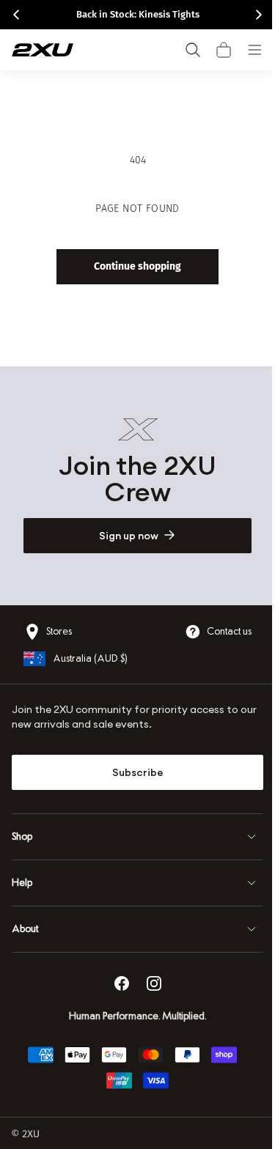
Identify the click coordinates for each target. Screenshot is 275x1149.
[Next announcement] (259, 14)
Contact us (218, 631)
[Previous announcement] (16, 14)
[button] (223, 50)
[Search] (193, 50)
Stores (59, 631)
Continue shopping (132, 266)
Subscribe (132, 772)
